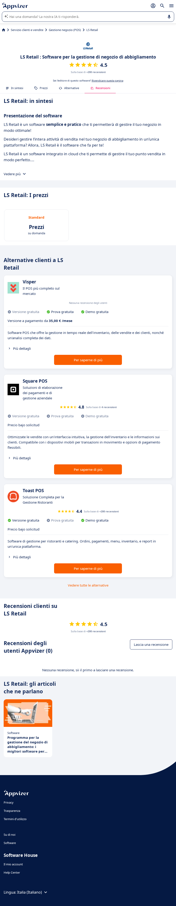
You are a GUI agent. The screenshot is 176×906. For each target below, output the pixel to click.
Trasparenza (12, 811)
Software (10, 843)
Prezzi (44, 88)
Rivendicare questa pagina (107, 80)
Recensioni (103, 88)
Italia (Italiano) (29, 892)
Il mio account (13, 864)
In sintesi (17, 88)
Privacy (9, 802)
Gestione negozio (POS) (65, 30)
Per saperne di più (88, 360)
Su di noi (9, 835)
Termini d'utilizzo (15, 819)
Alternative (71, 88)
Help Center (12, 872)
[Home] (3, 29)
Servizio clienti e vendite (27, 30)
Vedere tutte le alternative (88, 585)
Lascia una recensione (151, 644)
